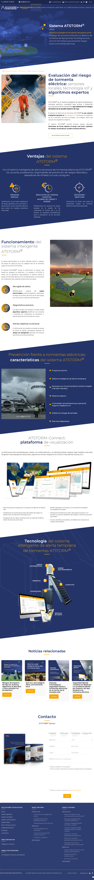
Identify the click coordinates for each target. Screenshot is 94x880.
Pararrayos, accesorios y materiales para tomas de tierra (74, 843)
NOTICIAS (81, 7)
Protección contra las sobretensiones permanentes (73, 839)
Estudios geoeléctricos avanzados (41, 829)
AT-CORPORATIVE (55, 2)
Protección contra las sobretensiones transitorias (72, 834)
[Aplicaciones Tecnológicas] (16, 7)
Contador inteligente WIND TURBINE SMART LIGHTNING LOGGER (72, 829)
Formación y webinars (40, 837)
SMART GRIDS (59, 7)
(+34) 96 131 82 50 (8, 2)
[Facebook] (84, 2)
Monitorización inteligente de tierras (43, 815)
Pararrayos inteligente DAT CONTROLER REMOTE (72, 819)
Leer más (7, 694)
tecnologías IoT (70, 115)
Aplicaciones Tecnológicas (10, 71)
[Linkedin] (81, 2)
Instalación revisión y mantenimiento (70, 855)
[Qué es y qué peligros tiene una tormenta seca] (35, 670)
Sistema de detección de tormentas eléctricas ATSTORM (74, 815)
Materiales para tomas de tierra (43, 823)
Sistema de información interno (54, 873)
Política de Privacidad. (75, 790)
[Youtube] (86, 2)
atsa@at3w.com (25, 2)
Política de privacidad (36, 873)
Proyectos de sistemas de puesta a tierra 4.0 (42, 834)
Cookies (44, 873)
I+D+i (65, 7)
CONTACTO (88, 7)
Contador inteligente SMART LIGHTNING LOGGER (73, 824)
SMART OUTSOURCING (48, 7)
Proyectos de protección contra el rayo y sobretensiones (74, 850)
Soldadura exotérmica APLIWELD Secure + (41, 819)
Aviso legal (28, 873)
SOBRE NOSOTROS (72, 7)
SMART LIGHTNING (36, 7)
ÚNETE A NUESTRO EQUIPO (71, 2)
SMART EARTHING (25, 7)
